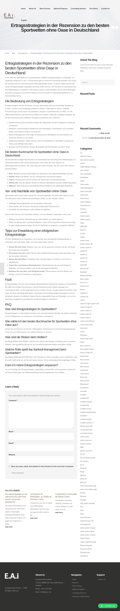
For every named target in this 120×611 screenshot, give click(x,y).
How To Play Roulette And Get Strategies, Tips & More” (97, 99)
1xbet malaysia (85, 202)
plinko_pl (83, 482)
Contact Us (105, 8)
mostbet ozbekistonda (88, 412)
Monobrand (84, 384)
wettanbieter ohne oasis (62, 214)
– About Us (75, 583)
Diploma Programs (60, 8)
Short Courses (44, 8)
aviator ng (83, 261)
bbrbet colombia (86, 275)
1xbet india (84, 195)
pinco (82, 465)
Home (23, 8)
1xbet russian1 (85, 219)
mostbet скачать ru (87, 423)
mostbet (83, 395)
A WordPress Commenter (90, 133)
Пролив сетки (85, 552)
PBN (81, 447)
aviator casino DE (86, 244)
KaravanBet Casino (87, 349)
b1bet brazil (84, 268)
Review (82, 493)
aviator (82, 237)
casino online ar (85, 314)
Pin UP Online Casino (87, 458)
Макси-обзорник (86, 545)
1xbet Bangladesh (86, 188)
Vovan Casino (85, 538)
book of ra (83, 282)
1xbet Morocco (85, 205)
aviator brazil (84, 240)
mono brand (84, 374)
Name (11, 431)
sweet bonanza (85, 517)
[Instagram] (116, 27)
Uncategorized (85, 524)
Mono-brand (84, 381)
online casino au (86, 440)
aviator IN (83, 251)
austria (82, 233)
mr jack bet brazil (86, 430)
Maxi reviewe (84, 360)
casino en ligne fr (86, 307)
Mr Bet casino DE (86, 426)
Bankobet (83, 272)
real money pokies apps (88, 489)
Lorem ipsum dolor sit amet (100, 138)
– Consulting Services (78, 593)
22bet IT (83, 230)
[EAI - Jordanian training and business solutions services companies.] (8, 16)
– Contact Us (101, 579)
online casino (84, 437)
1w (81, 153)
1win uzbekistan (85, 174)
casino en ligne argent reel (89, 303)
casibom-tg (84, 296)
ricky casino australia (87, 503)
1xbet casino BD (86, 191)
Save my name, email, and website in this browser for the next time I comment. (42, 466)
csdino (82, 331)
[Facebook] (112, 27)
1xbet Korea (84, 198)
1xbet (82, 181)
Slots (82, 510)
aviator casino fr (85, 247)
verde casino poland (87, 531)
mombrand (84, 370)
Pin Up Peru (84, 461)
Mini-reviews (84, 367)
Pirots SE (83, 468)
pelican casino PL (86, 451)
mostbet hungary (86, 402)
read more (9, 527)
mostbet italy (84, 405)
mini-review (84, 363)
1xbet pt (83, 209)
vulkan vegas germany (88, 542)
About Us (32, 8)
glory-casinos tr (85, 346)
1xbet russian (85, 216)
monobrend (84, 388)
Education (83, 335)
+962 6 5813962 (46, 589)
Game (82, 342)
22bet (82, 223)
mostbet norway (85, 409)
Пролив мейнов (86, 549)
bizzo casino (84, 279)
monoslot (83, 391)
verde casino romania (87, 535)
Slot (81, 507)
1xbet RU (83, 212)
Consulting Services (78, 8)
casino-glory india (86, 324)
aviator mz (83, 258)
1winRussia (84, 177)
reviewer (83, 500)
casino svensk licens (87, 321)
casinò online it (85, 317)
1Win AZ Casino (85, 156)
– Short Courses (76, 586)
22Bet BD (83, 226)
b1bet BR (83, 265)
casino (82, 300)
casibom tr (83, 293)
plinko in (83, 475)
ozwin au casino (85, 444)
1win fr (82, 163)
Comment (13, 400)
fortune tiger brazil (86, 338)
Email (11, 443)
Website (12, 455)
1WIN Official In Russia (88, 167)
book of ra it (84, 286)
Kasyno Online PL (86, 353)
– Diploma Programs (78, 589)
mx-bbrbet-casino (86, 433)
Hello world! (105, 133)
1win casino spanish (87, 160)
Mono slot (83, 377)
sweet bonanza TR (86, 521)
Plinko (82, 472)
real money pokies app (88, 486)
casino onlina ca (85, 310)
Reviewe (83, 496)
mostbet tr (83, 416)
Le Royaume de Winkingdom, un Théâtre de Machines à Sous (40, 496)
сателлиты (84, 556)
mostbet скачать (86, 419)
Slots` (82, 514)
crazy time (83, 328)
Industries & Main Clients (81, 596)
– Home (73, 579)
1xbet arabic (84, 184)
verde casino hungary (87, 528)
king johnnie (84, 356)
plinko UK (83, 479)
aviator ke (83, 254)
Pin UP (82, 454)
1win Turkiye (84, 170)
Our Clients (93, 8)
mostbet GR (84, 398)
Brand (82, 289)
